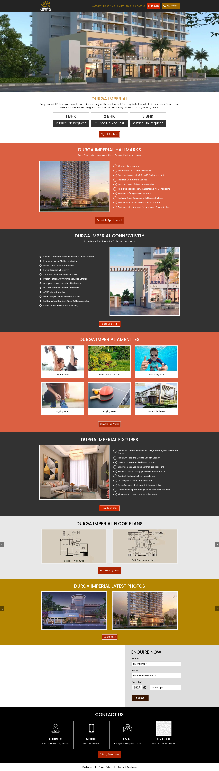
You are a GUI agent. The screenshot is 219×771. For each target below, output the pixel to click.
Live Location (110, 508)
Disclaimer (87, 767)
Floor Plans (109, 6)
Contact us (139, 6)
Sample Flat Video (109, 424)
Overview (97, 6)
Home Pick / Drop (109, 570)
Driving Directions (109, 754)
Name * (135, 658)
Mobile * (136, 670)
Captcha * (137, 682)
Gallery (120, 6)
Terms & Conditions (127, 767)
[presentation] (2, 544)
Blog (128, 6)
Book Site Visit (109, 323)
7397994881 (172, 5)
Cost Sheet (110, 636)
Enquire (155, 6)
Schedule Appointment (109, 220)
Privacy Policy (105, 767)
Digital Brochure (109, 134)
